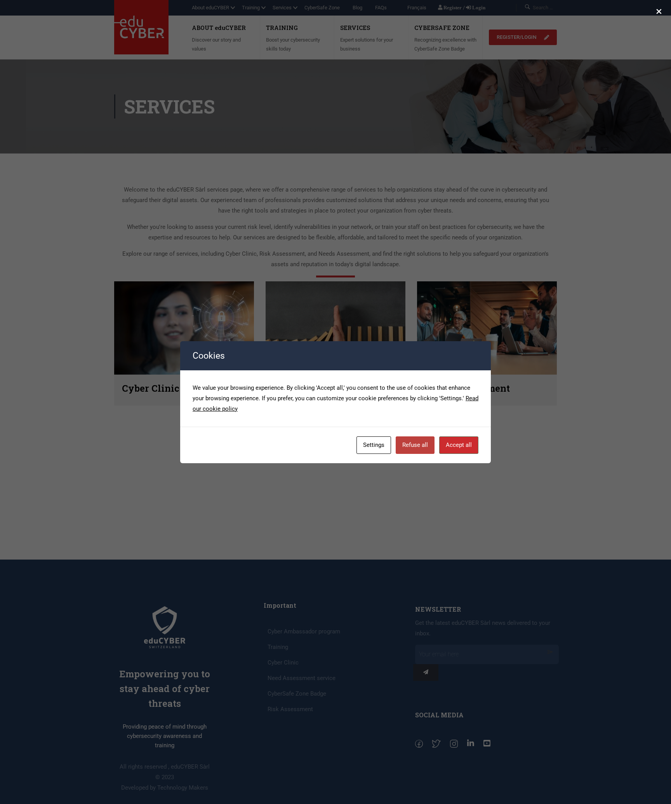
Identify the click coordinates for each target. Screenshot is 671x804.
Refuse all (415, 444)
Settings (373, 444)
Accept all (459, 444)
